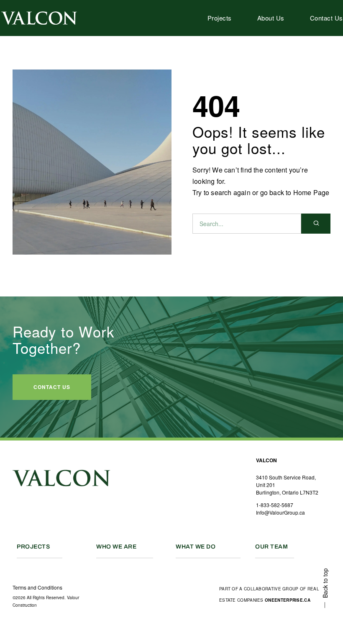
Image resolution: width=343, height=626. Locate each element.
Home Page (311, 192)
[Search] (315, 224)
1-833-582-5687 (274, 504)
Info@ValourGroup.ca (280, 512)
